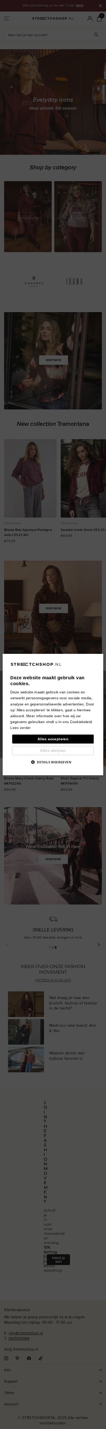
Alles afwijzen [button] (53, 750)
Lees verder (20, 728)
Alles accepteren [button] (53, 739)
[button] (53, 762)
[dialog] (53, 714)
